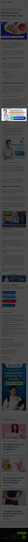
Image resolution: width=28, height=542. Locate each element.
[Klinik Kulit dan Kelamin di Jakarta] (14, 114)
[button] (14, 271)
